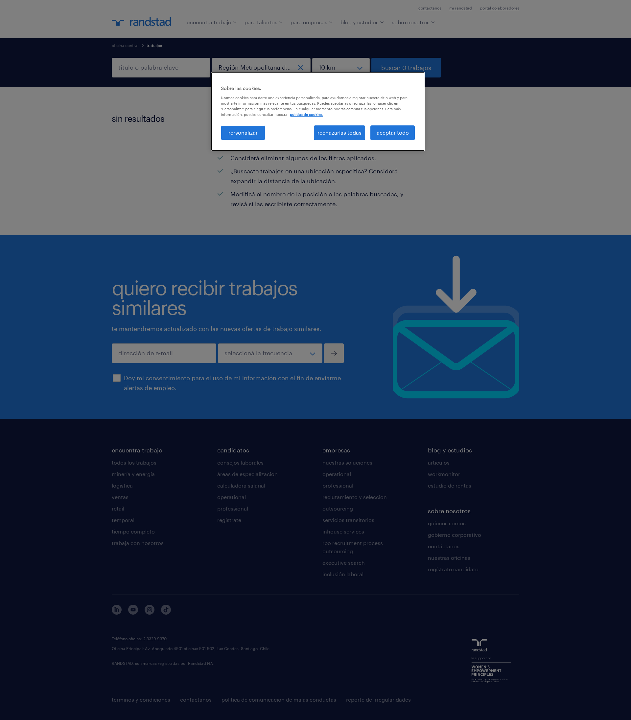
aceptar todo (393, 132)
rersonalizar (243, 132)
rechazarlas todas (339, 132)
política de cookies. (306, 114)
